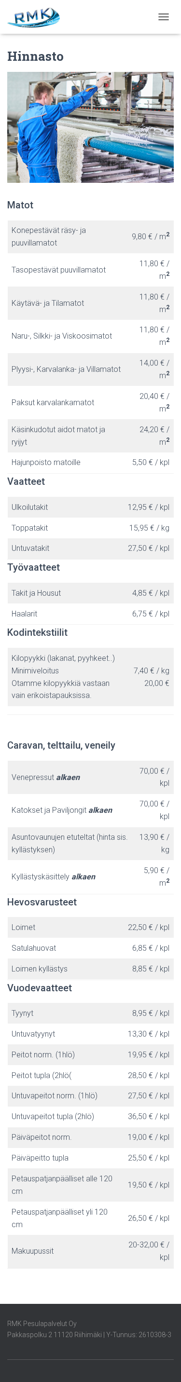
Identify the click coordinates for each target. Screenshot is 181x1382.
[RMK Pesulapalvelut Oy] (37, 17)
